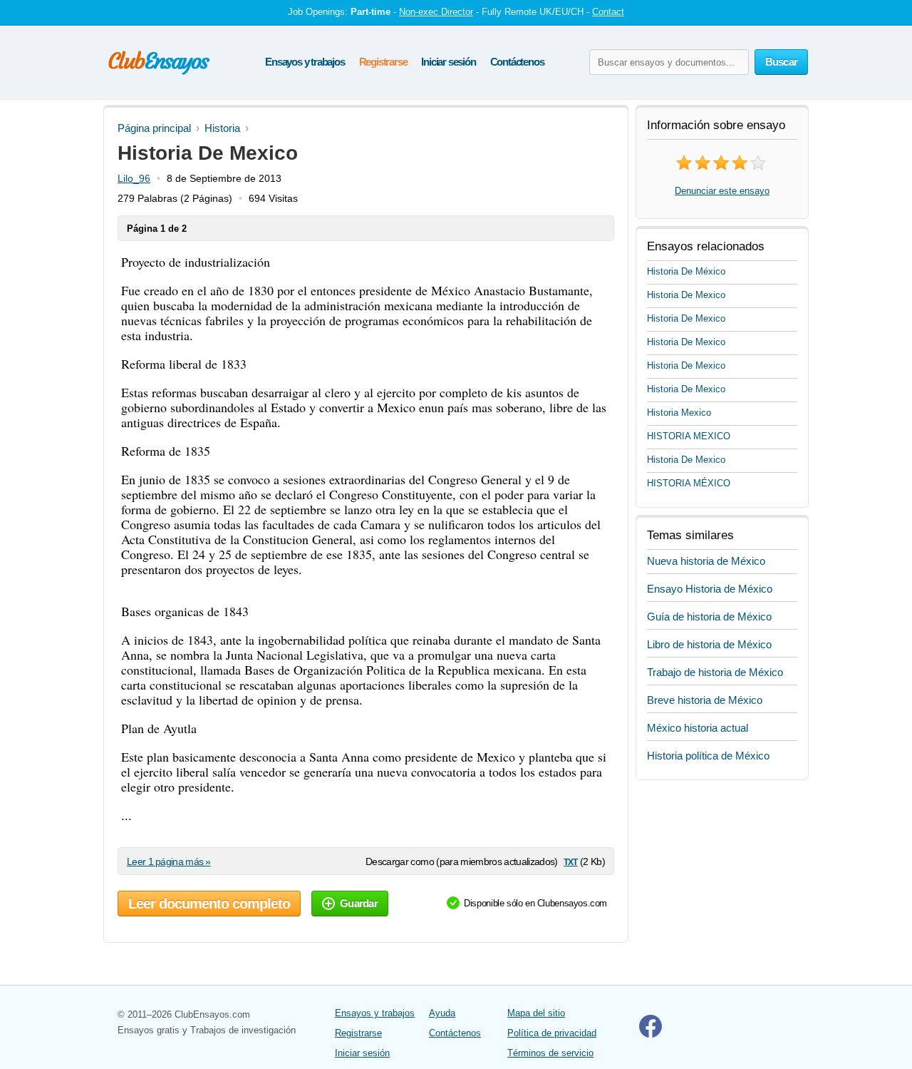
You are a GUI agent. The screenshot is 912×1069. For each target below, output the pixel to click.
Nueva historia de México (706, 561)
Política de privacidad (551, 1033)
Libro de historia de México (709, 644)
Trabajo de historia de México (715, 672)
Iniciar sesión (448, 62)
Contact (608, 11)
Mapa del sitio (536, 1013)
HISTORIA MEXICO (688, 436)
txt (570, 861)
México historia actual (697, 728)
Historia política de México (708, 756)
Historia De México (686, 271)
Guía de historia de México (709, 616)
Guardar (359, 903)
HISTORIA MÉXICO (688, 483)
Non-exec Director (436, 11)
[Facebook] (650, 1034)
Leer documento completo (209, 903)
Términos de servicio (550, 1053)
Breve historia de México (704, 700)
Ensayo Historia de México (709, 589)
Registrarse (383, 62)
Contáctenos (517, 62)
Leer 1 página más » (169, 861)
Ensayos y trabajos (304, 62)
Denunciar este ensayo (722, 190)
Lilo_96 (134, 178)
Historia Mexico (679, 412)
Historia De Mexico (686, 295)
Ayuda (442, 1013)
